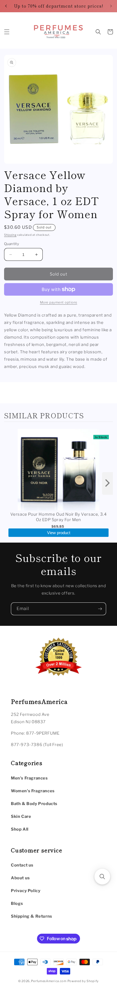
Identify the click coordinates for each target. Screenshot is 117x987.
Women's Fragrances (33, 790)
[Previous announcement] (6, 6)
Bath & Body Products (34, 803)
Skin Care (21, 816)
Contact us (22, 865)
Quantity (11, 244)
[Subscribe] (100, 608)
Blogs (17, 903)
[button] (7, 32)
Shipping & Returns (31, 916)
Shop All (20, 829)
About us (20, 877)
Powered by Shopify (83, 981)
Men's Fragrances (29, 778)
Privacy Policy (25, 890)
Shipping (10, 234)
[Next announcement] (111, 6)
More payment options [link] (58, 302)
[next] (107, 483)
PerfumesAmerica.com (48, 981)
